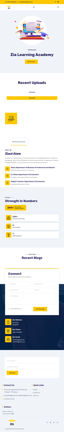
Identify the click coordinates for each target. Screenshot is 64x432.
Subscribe (12, 373)
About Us (36, 395)
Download (32, 98)
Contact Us (36, 392)
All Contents (31, 61)
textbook (32, 92)
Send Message (40, 309)
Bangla (35, 389)
